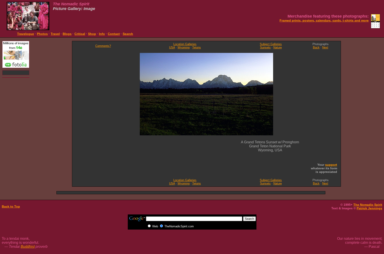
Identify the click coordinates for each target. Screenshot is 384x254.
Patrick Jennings (369, 208)
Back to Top (11, 206)
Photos (42, 34)
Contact (114, 34)
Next (325, 47)
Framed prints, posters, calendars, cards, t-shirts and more (324, 20)
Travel (55, 34)
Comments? (103, 46)
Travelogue (25, 34)
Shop (92, 34)
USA (172, 47)
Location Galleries (184, 44)
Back (316, 47)
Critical (79, 34)
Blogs (67, 34)
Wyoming (184, 47)
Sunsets (265, 47)
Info (102, 34)
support (331, 164)
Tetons (196, 47)
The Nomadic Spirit (367, 204)
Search (128, 34)
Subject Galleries (271, 44)
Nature (277, 47)
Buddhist (28, 246)
